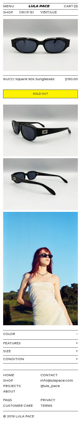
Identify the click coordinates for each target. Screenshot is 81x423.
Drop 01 (26, 12)
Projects (12, 386)
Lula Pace (39, 6)
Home (8, 375)
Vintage (48, 12)
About (9, 391)
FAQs (7, 400)
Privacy (47, 400)
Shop (8, 380)
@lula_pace (50, 386)
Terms (46, 405)
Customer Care (18, 405)
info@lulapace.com (56, 380)
